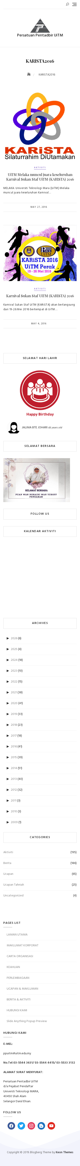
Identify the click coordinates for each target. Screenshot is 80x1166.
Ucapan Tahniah (13, 884)
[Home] (29, 74)
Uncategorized (13, 895)
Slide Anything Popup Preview (27, 1021)
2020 (14, 703)
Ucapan (8, 874)
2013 (14, 779)
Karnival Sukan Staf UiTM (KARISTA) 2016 (40, 295)
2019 (14, 714)
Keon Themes (64, 1152)
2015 (14, 757)
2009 (14, 822)
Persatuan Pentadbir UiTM (40, 35)
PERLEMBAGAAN (18, 978)
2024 (14, 660)
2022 (14, 681)
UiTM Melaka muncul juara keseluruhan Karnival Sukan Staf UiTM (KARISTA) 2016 (40, 176)
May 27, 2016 (38, 207)
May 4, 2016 (38, 324)
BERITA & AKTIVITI (18, 999)
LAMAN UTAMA (17, 934)
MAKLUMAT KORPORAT (22, 945)
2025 (14, 649)
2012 (14, 789)
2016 (14, 746)
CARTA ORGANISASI (20, 956)
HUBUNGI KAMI (17, 1010)
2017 (14, 735)
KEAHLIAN (13, 967)
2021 (14, 692)
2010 (14, 811)
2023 (14, 670)
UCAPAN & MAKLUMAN (22, 988)
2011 (13, 800)
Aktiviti (40, 167)
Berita (7, 863)
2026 (14, 638)
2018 (14, 725)
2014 (14, 768)
